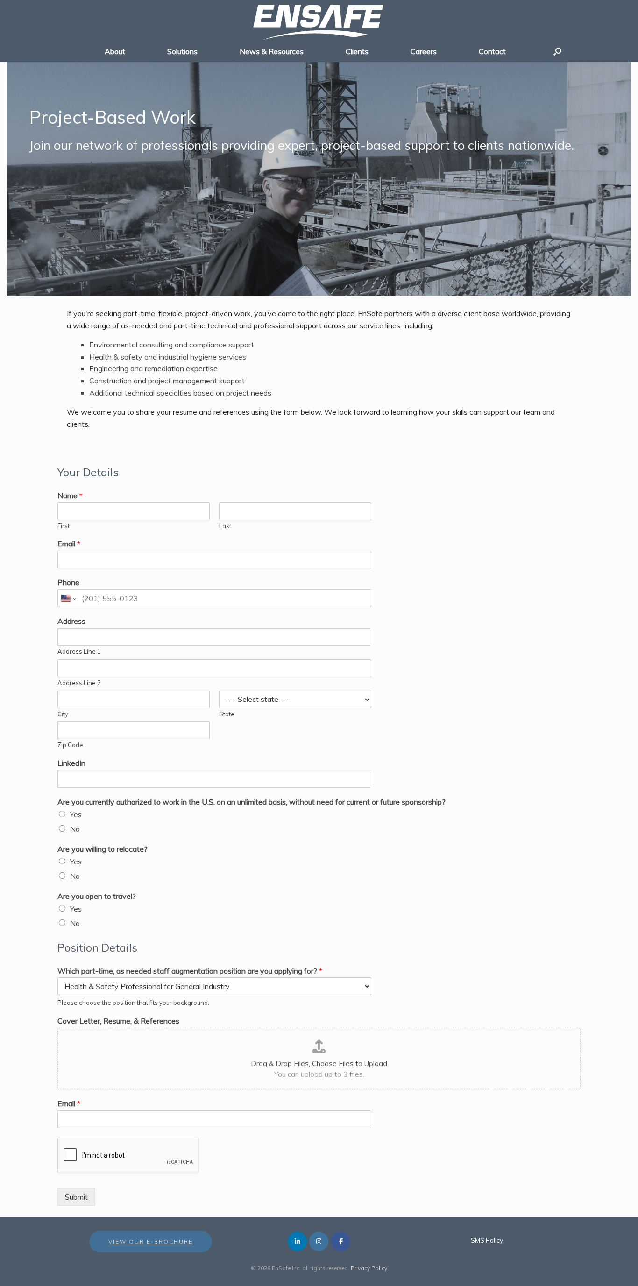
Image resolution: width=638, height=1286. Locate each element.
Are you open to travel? (96, 896)
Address (71, 621)
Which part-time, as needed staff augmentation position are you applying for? (189, 970)
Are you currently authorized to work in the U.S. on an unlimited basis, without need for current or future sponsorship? (251, 801)
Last (225, 526)
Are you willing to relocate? (102, 849)
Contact (492, 51)
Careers (424, 51)
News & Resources (272, 51)
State (226, 714)
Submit (76, 1196)
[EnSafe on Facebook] (340, 1241)
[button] (557, 51)
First (63, 526)
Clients (357, 51)
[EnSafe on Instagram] (318, 1241)
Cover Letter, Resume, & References (118, 1020)
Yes (76, 814)
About (115, 51)
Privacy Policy (369, 1268)
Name (70, 495)
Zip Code (70, 745)
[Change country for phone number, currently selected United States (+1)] (67, 598)
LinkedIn (71, 763)
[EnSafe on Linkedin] (297, 1241)
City (62, 714)
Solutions (182, 51)
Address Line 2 (79, 682)
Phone (68, 582)
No (75, 829)
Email (68, 543)
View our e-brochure (150, 1241)
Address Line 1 (79, 651)
